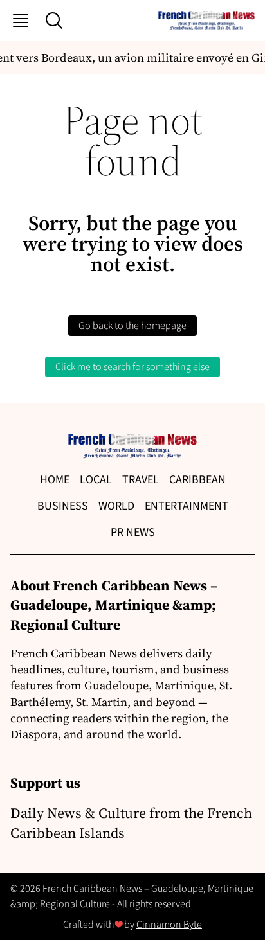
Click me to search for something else (132, 367)
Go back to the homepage (132, 326)
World (116, 506)
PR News (133, 532)
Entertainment (186, 506)
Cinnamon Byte (169, 925)
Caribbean (197, 480)
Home (54, 480)
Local (96, 480)
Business (62, 506)
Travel (140, 480)
